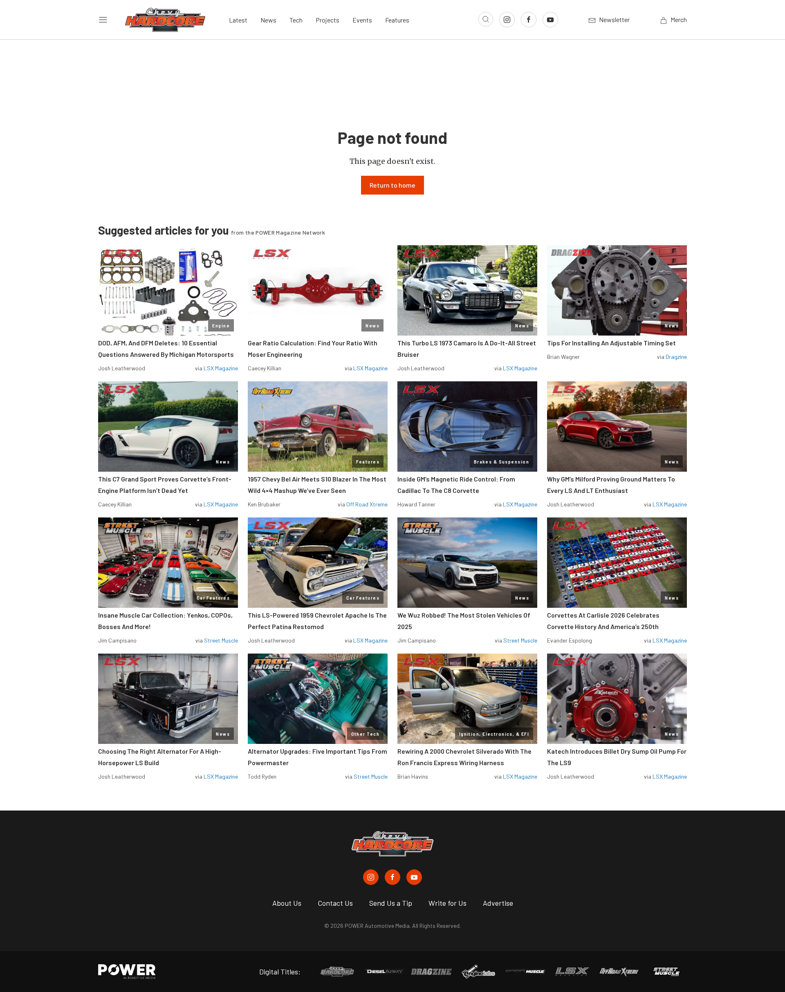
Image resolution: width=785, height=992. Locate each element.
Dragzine (676, 356)
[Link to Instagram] (507, 19)
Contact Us (335, 902)
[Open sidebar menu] (103, 19)
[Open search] (485, 19)
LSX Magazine (221, 368)
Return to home (392, 185)
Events (362, 20)
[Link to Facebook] (528, 19)
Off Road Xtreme (367, 504)
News (268, 20)
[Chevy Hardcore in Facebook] (392, 877)
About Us (286, 902)
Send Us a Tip (390, 902)
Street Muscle (221, 640)
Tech (296, 20)
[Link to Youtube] (550, 19)
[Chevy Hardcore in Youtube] (414, 877)
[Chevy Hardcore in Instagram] (371, 877)
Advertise (498, 902)
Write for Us (447, 902)
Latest (238, 20)
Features (397, 20)
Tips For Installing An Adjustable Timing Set (611, 343)
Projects (327, 20)
